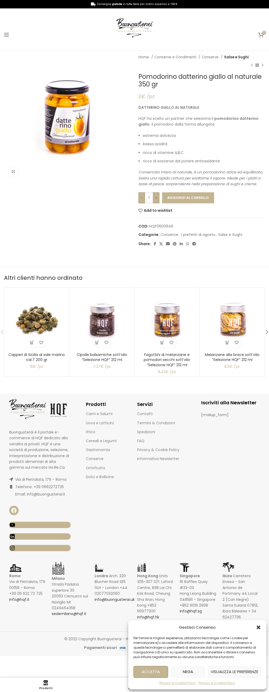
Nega (188, 671)
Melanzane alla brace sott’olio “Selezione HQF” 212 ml (232, 357)
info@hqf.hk (148, 617)
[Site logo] (134, 29)
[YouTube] (40, 525)
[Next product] (262, 65)
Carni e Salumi (99, 413)
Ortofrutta (95, 468)
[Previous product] (252, 65)
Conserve (211, 57)
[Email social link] (167, 243)
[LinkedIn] (40, 536)
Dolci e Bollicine (100, 476)
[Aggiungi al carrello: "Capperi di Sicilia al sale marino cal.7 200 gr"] (32, 342)
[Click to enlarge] (13, 172)
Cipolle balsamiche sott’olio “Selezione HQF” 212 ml (102, 357)
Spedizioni (146, 432)
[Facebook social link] (155, 243)
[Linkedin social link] (181, 243)
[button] (258, 627)
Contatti (145, 413)
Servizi (145, 404)
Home (144, 57)
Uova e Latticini (100, 423)
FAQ (140, 440)
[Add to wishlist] (41, 342)
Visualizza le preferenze (234, 671)
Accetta (151, 671)
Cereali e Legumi (101, 440)
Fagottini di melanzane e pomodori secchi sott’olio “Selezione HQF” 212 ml (167, 360)
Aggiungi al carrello (188, 197)
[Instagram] (40, 548)
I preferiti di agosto (198, 234)
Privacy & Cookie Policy (177, 683)
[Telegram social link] (194, 243)
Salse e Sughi (236, 57)
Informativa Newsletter (158, 458)
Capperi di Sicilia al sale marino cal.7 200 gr (36, 357)
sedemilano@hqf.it (69, 613)
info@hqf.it (19, 599)
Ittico (90, 432)
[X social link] (161, 243)
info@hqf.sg (191, 611)
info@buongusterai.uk (115, 599)
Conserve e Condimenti (175, 57)
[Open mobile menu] (6, 34)
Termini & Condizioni (156, 423)
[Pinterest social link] (174, 243)
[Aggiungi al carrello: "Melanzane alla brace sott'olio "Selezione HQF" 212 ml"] (227, 342)
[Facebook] (14, 510)
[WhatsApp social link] (187, 243)
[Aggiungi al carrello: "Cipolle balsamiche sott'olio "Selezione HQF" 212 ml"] (97, 342)
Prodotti (96, 404)
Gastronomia (98, 449)
